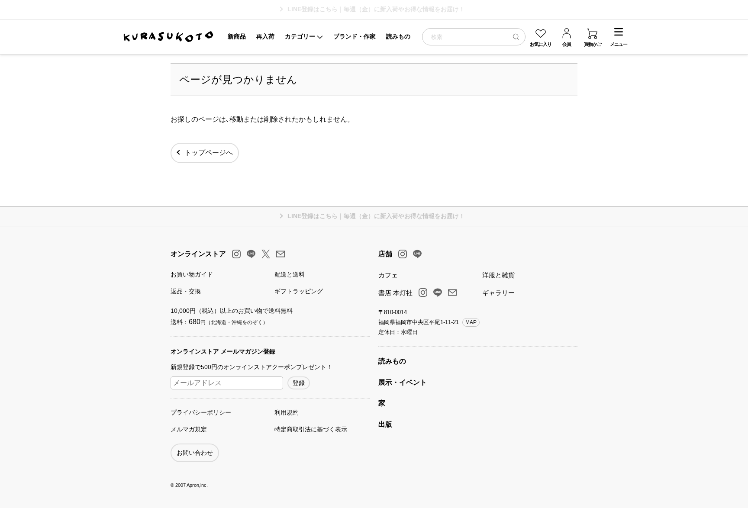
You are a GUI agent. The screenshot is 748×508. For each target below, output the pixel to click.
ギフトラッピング (298, 291)
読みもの (392, 361)
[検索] (516, 36)
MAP (471, 322)
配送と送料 (289, 274)
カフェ (388, 275)
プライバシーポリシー (201, 412)
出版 (385, 424)
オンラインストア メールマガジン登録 (223, 351)
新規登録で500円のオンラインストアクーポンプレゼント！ (251, 366)
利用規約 (286, 412)
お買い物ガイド (192, 274)
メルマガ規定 (189, 429)
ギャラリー (498, 292)
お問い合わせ (195, 452)
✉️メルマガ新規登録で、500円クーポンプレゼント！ (376, 9)
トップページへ (208, 152)
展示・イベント (402, 382)
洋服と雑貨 (498, 275)
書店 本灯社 (395, 292)
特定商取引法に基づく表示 (310, 429)
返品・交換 (186, 291)
